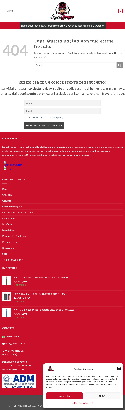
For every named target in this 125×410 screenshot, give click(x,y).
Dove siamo (8, 218)
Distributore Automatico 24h (17, 212)
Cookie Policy (76, 403)
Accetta (64, 395)
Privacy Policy (88, 403)
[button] (118, 368)
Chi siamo (7, 194)
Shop (5, 253)
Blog (4, 188)
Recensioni (8, 247)
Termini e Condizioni (13, 259)
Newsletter (8, 230)
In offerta (7, 224)
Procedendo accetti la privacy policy (46, 117)
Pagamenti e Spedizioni (14, 235)
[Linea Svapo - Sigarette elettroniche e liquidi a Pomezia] (62, 11)
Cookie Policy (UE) (12, 206)
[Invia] (120, 65)
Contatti (6, 200)
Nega (102, 395)
